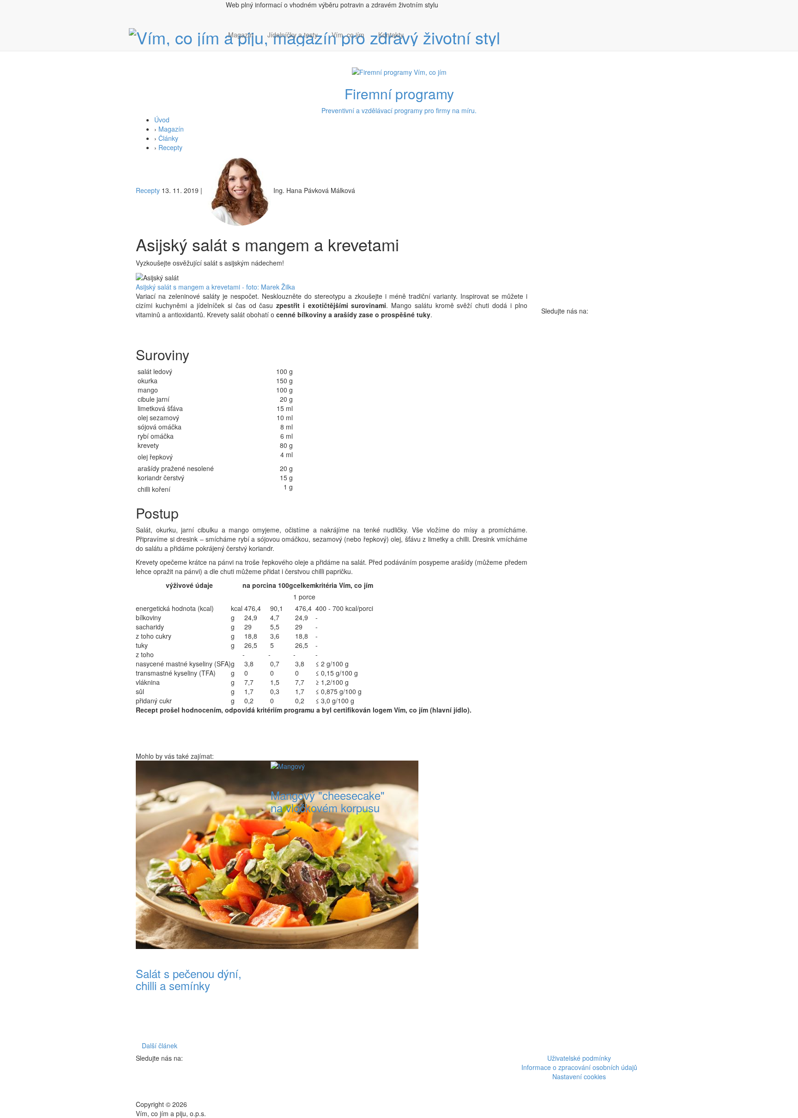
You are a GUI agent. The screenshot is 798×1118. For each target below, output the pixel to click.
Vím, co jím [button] (348, 34)
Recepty (170, 147)
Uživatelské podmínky (579, 1058)
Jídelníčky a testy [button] (292, 34)
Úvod (161, 119)
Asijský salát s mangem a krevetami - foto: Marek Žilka (215, 286)
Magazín (241, 34)
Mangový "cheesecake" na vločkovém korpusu (328, 801)
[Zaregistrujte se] (417, 30)
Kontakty (391, 34)
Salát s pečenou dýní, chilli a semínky (189, 979)
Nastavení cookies (579, 1076)
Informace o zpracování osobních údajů (579, 1067)
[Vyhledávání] (417, 44)
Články (168, 138)
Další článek (159, 1045)
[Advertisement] (466, 899)
